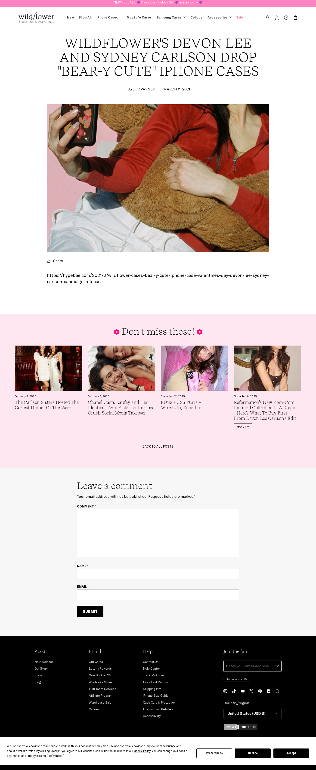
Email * (83, 586)
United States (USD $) (246, 713)
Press (38, 675)
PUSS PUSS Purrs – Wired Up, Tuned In (181, 405)
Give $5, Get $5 (100, 675)
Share (58, 260)
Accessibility (152, 716)
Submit (90, 611)
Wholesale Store (100, 682)
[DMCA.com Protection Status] (252, 727)
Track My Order (153, 675)
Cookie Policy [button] (142, 751)
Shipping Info (152, 689)
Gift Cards (96, 662)
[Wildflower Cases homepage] (36, 17)
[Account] (277, 17)
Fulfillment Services (102, 689)
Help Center (151, 668)
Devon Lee (242, 427)
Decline (253, 753)
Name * (82, 566)
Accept (291, 753)
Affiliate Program (100, 695)
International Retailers (158, 709)
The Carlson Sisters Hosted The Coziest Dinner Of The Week (47, 405)
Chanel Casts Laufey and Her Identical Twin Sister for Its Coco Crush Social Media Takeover (121, 408)
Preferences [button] (55, 756)
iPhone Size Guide (156, 695)
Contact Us (150, 662)
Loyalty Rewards (100, 668)
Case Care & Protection (159, 702)
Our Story (40, 668)
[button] (267, 17)
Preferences (214, 753)
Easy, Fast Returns (156, 682)
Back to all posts (158, 446)
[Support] (286, 17)
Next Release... (45, 662)
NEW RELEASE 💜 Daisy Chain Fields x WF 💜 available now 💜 (158, 3)
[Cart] (295, 17)
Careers (94, 709)
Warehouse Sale (100, 702)
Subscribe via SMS (236, 679)
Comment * (86, 506)
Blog (37, 682)
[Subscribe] (276, 665)
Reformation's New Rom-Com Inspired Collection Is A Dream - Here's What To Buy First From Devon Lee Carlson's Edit (265, 410)
